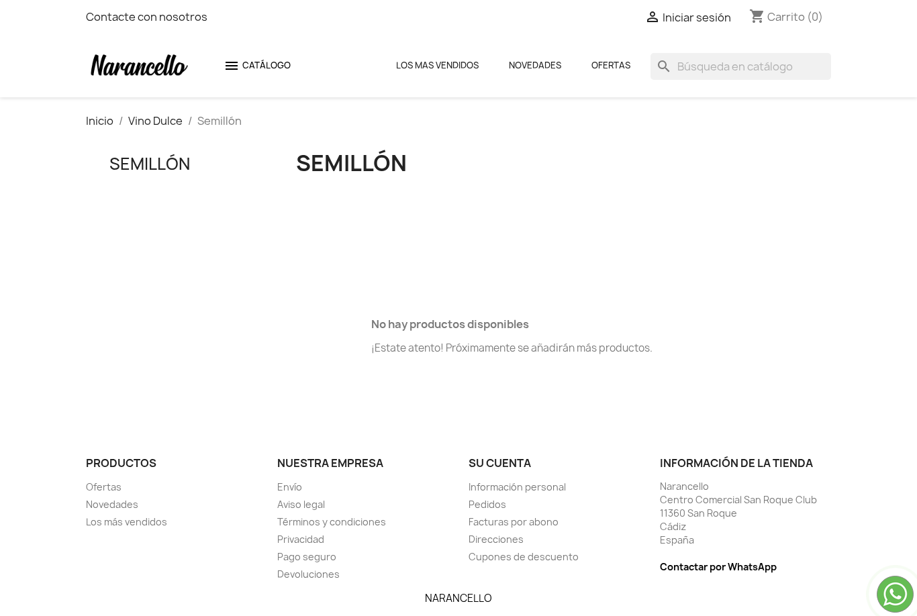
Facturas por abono (514, 521)
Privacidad (300, 539)
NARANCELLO (458, 598)
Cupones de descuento (524, 556)
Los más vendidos (126, 521)
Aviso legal (301, 504)
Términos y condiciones (331, 521)
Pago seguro (306, 556)
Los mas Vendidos (437, 65)
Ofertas (610, 65)
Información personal (517, 486)
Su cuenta (500, 463)
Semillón (149, 163)
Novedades (535, 65)
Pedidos (487, 504)
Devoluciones (308, 574)
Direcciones (496, 539)
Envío (289, 486)
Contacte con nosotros (146, 16)
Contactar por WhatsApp (718, 566)
